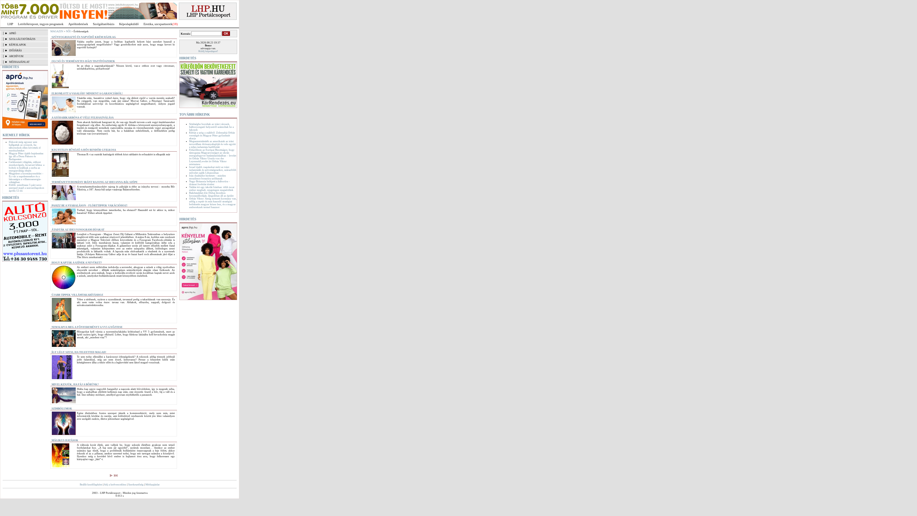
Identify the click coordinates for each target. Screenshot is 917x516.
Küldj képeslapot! (208, 51)
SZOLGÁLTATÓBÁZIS (22, 39)
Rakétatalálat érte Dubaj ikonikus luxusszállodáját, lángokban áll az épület (211, 194)
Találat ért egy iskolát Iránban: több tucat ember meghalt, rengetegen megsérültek (211, 188)
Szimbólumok (62, 408)
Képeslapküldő (129, 24)
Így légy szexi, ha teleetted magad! (79, 352)
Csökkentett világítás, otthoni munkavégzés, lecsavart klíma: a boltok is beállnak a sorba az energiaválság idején (26, 166)
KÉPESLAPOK (17, 44)
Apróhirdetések (78, 24)
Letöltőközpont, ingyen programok (41, 24)
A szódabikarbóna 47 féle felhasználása (83, 117)
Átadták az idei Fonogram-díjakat (78, 229)
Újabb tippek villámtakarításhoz (77, 294)
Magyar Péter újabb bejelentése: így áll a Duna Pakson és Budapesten (26, 156)
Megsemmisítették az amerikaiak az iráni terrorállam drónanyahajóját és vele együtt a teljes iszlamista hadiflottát (212, 144)
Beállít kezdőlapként (91, 484)
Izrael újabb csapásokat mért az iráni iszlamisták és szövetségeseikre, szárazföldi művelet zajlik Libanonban (212, 170)
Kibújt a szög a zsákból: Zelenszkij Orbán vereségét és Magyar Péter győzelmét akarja (212, 135)
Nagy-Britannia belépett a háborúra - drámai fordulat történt (209, 183)
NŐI (68, 31)
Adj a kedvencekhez (115, 484)
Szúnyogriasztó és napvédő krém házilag (84, 37)
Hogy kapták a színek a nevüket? (77, 262)
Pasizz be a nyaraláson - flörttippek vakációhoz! (90, 205)
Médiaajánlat (152, 484)
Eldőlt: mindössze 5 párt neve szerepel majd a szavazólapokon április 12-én (26, 187)
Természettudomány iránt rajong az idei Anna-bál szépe (95, 182)
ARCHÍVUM (16, 56)
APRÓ (12, 33)
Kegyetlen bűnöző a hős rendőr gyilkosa (84, 149)
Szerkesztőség (136, 484)
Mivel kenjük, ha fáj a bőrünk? (75, 384)
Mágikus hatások (65, 440)
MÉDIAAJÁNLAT (19, 61)
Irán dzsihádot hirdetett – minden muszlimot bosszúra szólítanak (207, 177)
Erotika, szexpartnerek (158, 24)
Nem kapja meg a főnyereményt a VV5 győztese (87, 327)
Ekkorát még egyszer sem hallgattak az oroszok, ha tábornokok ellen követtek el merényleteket (25, 146)
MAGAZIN (56, 31)
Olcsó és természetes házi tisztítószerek (83, 61)
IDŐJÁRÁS (15, 50)
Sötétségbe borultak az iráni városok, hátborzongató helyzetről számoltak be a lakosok (211, 127)
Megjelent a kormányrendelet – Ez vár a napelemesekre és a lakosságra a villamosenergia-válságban (26, 177)
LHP (10, 24)
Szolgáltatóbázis (103, 24)
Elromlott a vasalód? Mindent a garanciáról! (87, 93)
